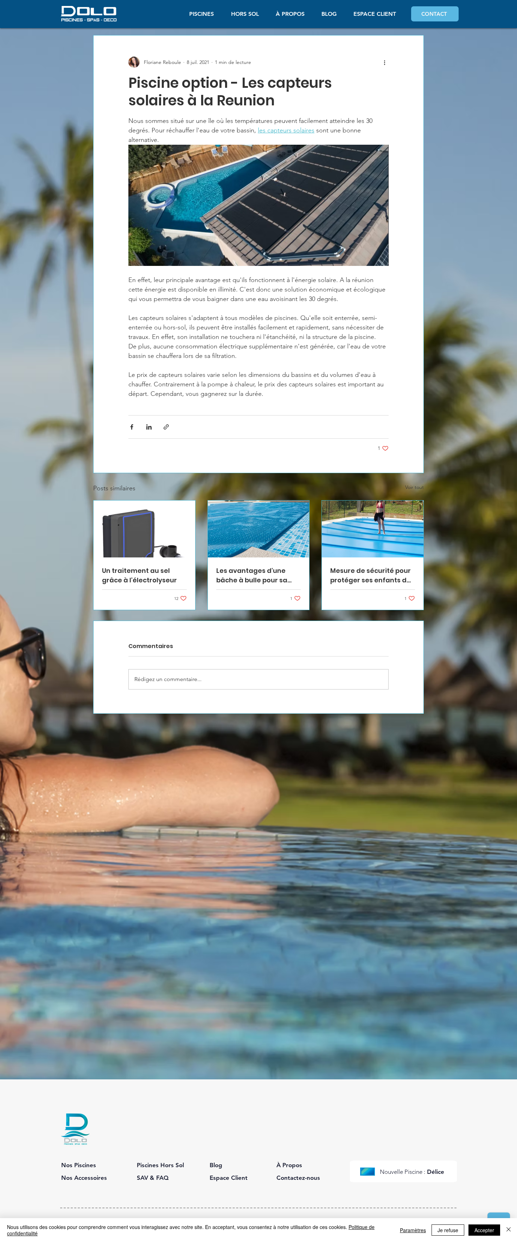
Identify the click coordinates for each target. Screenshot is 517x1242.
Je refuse (448, 1230)
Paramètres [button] (413, 1230)
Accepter (484, 1230)
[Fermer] (508, 1230)
